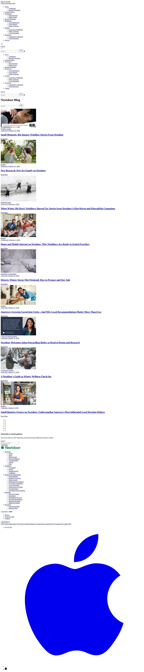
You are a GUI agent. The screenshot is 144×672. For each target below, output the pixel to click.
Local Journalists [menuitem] (14, 33)
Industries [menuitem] (8, 492)
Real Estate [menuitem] (12, 496)
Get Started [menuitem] (12, 468)
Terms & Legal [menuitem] (9, 517)
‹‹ (5, 419)
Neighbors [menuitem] (8, 466)
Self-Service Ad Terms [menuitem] (16, 487)
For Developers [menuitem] (13, 489)
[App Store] (74, 666)
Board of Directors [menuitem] (14, 10)
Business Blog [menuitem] (13, 508)
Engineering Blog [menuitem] (14, 506)
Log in (3, 46)
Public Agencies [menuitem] (14, 26)
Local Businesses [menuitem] (14, 22)
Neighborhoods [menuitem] (13, 471)
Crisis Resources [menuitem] (14, 38)
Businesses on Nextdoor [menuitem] (16, 482)
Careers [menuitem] (7, 40)
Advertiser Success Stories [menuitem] (17, 490)
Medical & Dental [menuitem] (14, 503)
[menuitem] (9, 524)
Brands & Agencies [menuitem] (15, 478)
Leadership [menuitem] (12, 8)
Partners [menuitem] (7, 28)
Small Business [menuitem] (13, 476)
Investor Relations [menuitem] (10, 19)
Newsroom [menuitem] (8, 14)
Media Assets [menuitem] (13, 17)
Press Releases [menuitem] (13, 15)
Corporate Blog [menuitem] (9, 12)
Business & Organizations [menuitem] (13, 475)
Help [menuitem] (10, 464)
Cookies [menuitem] (7, 518)
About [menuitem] (7, 7)
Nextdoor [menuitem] (8, 452)
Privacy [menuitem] (7, 515)
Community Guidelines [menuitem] (16, 37)
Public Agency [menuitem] (13, 480)
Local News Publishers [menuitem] (16, 30)
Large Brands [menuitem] (13, 24)
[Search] (21, 50)
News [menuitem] (10, 455)
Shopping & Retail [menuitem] (14, 501)
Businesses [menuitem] (8, 21)
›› (5, 430)
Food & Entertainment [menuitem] (15, 499)
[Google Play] (6, 669)
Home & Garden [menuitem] (14, 494)
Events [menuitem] (11, 469)
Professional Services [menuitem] (15, 498)
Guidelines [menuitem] (12, 473)
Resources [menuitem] (8, 35)
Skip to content (5, 1)
